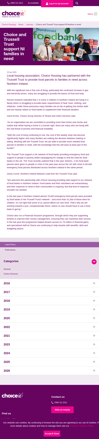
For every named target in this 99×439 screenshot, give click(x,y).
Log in (58, 4)
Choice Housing (9, 24)
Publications (10, 250)
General (7, 269)
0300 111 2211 (60, 402)
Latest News (10, 245)
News (20, 24)
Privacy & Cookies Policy (82, 426)
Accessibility (33, 3)
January (29, 24)
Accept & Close (52, 434)
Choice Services (11, 274)
